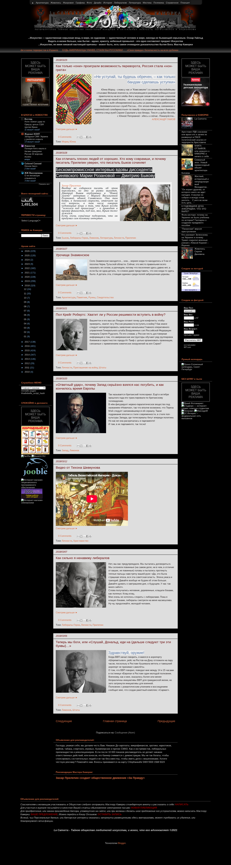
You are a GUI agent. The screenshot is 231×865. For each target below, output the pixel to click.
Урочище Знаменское (72, 255)
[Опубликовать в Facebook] (87, 137)
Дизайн (97, 2)
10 (25, 298)
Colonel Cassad (33, 163)
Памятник (82, 297)
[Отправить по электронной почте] (78, 137)
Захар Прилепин (71, 185)
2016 (27, 346)
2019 (27, 281)
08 (25, 306)
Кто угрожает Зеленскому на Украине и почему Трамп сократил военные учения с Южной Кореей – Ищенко (195, 240)
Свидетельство (105, 297)
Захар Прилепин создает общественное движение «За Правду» (100, 777)
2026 (27, 251)
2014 (27, 354)
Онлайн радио (28, 390)
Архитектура (68, 297)
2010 (27, 372)
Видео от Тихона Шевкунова (78, 467)
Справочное (172, 2)
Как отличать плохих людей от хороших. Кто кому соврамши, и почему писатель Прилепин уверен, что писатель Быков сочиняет (111, 160)
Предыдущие (166, 721)
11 (25, 293)
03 (25, 328)
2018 (27, 285)
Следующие (64, 721)
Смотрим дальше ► (67, 129)
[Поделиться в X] (84, 137)
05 (25, 319)
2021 (27, 272)
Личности (119, 237)
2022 (27, 268)
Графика (80, 2)
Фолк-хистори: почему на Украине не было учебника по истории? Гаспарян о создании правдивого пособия (195, 220)
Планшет (185, 2)
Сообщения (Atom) (125, 732)
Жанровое (68, 2)
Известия (30, 146)
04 (25, 323)
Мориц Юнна (69, 141)
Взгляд (28, 119)
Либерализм (120, 2)
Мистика (147, 2)
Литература (106, 237)
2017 (27, 342)
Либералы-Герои (79, 237)
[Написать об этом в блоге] (81, 137)
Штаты (102, 367)
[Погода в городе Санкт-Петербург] (191, 290)
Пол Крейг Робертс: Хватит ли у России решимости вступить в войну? (110, 314)
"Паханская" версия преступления (192, 230)
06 (25, 315)
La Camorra (200, 118)
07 (25, 310)
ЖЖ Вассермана (34, 173)
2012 (27, 363)
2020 (27, 277)
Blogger (122, 843)
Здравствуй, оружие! (126, 653)
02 (25, 332)
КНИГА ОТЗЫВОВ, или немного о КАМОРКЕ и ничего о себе (202, 151)
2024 (27, 259)
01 (25, 336)
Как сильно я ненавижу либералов (82, 558)
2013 (27, 359)
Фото (89, 2)
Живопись (56, 2)
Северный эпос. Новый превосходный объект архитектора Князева (195, 166)
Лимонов (94, 237)
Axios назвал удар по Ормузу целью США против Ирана (35, 124)
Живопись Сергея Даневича (200, 251)
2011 (27, 367)
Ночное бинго (31, 166)
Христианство (80, 540)
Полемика (159, 2)
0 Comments (65, 137)
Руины (92, 297)
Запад (65, 450)
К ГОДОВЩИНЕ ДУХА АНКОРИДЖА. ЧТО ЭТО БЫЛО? (194, 209)
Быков (65, 237)
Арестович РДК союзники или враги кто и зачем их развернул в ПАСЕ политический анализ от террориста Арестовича (194, 137)
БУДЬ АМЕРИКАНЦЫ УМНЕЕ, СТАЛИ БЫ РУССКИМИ (104, 50)
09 (25, 302)
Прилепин (130, 237)
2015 (27, 350)
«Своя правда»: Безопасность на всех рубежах (164, 50)
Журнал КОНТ (32, 134)
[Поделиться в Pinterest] (90, 137)
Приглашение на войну (85, 367)
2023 (27, 264)
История (107, 2)
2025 (27, 255)
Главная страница (115, 721)
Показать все (44, 184)
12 (25, 289)
